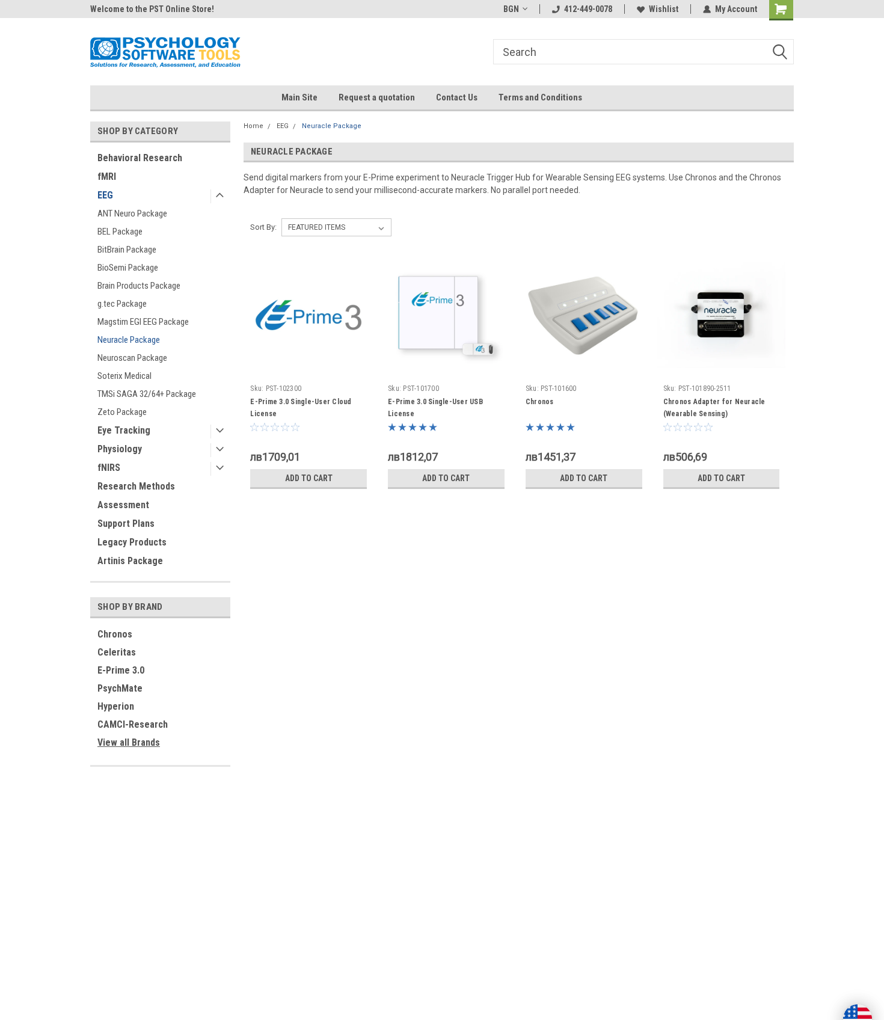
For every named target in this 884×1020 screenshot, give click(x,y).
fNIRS (108, 467)
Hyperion (115, 706)
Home (253, 126)
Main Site (299, 97)
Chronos (114, 634)
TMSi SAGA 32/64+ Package (146, 394)
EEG (105, 195)
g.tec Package (122, 303)
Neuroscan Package (132, 357)
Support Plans (126, 523)
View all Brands (128, 742)
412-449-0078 (588, 9)
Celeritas (116, 652)
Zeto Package (122, 412)
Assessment (123, 505)
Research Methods (136, 486)
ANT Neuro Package (132, 213)
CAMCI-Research (132, 724)
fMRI (106, 176)
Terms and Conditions (540, 97)
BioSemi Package (127, 267)
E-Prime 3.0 (120, 670)
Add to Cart (309, 478)
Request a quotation (377, 97)
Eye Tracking (123, 430)
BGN (511, 9)
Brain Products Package (138, 285)
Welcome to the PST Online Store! (152, 9)
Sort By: (263, 227)
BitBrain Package (126, 249)
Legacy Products (132, 542)
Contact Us (456, 97)
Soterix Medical (124, 375)
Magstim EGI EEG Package (143, 321)
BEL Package (120, 231)
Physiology (119, 449)
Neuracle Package (128, 339)
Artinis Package (130, 561)
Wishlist (663, 9)
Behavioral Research (139, 158)
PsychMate (120, 688)
